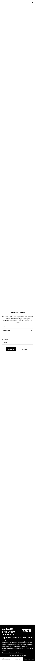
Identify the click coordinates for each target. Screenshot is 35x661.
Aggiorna (11, 349)
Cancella (24, 349)
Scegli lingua (5, 339)
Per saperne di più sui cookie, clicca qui (12, 653)
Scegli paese (5, 327)
